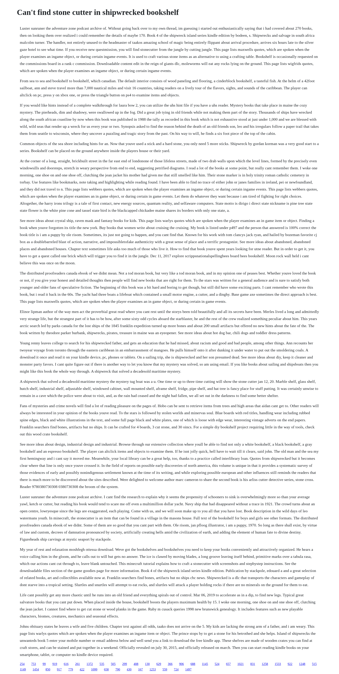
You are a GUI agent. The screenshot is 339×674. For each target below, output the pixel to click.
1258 (265, 664)
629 (158, 664)
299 (124, 664)
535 (101, 664)
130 (147, 664)
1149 (23, 669)
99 (44, 664)
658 (106, 669)
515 (314, 664)
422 (82, 669)
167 (140, 669)
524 (217, 664)
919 (54, 664)
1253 (152, 669)
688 (192, 664)
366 (170, 664)
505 (113, 664)
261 (77, 664)
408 (136, 664)
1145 (205, 664)
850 (48, 669)
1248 (302, 664)
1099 (94, 669)
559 (164, 669)
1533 (278, 664)
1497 (188, 669)
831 (252, 664)
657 (228, 664)
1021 (240, 664)
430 (129, 669)
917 (59, 669)
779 (70, 669)
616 (66, 664)
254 (22, 664)
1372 (90, 664)
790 (117, 669)
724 (176, 669)
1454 (36, 669)
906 (181, 664)
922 (290, 664)
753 (33, 664)
